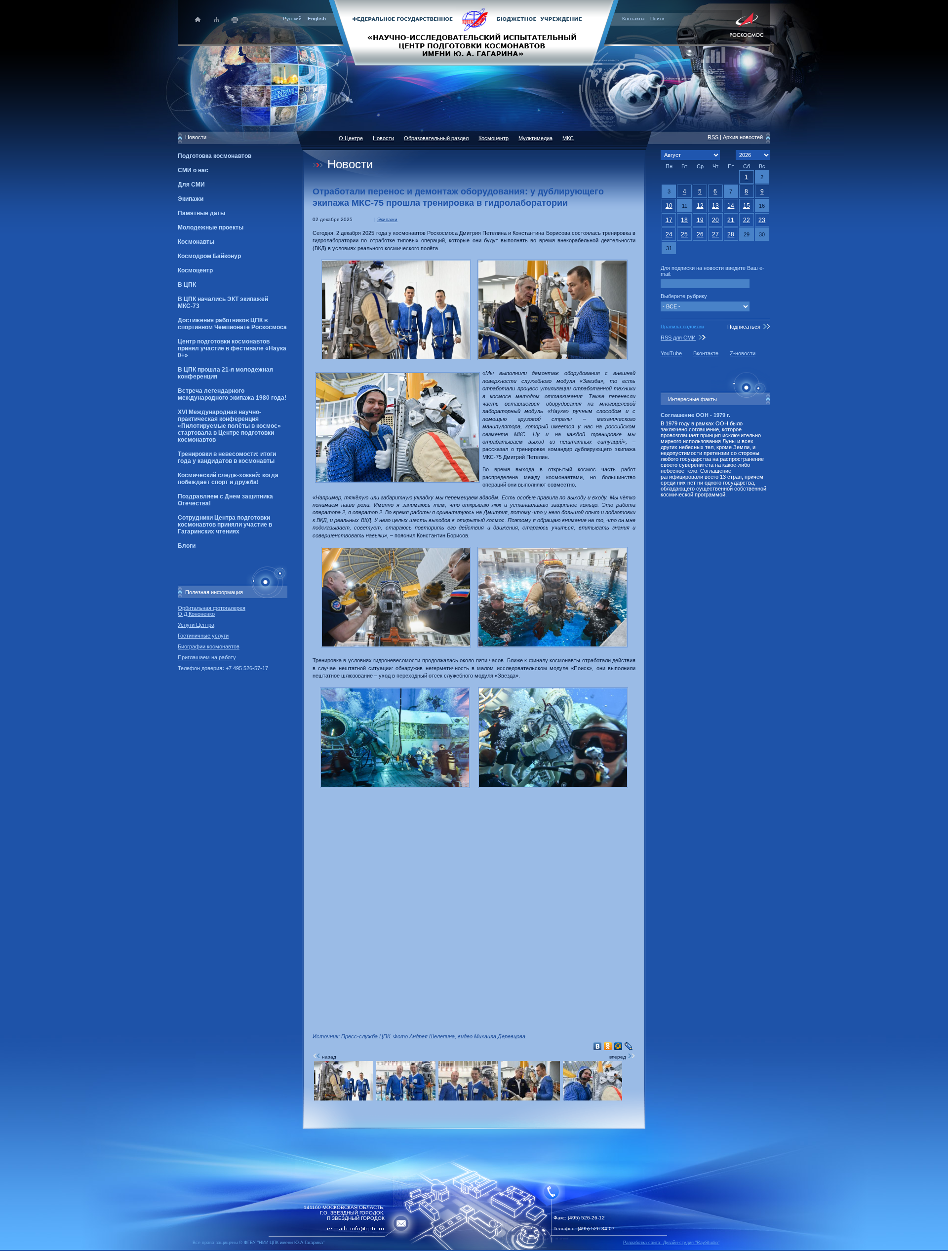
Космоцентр (195, 270)
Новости (383, 138)
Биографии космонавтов (208, 646)
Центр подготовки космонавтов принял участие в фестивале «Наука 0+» (232, 348)
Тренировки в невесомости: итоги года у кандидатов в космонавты (227, 457)
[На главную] (474, 32)
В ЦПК (187, 284)
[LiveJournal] (629, 1046)
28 (730, 234)
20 (715, 220)
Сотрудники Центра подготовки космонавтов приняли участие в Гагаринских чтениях (225, 524)
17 (669, 220)
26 (700, 234)
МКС (568, 138)
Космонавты (196, 241)
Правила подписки (682, 326)
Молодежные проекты (210, 227)
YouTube (671, 353)
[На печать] (235, 19)
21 (730, 220)
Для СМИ (191, 184)
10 (669, 205)
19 (700, 220)
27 (715, 234)
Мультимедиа (535, 138)
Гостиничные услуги (203, 636)
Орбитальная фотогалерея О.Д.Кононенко (211, 611)
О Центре (351, 138)
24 (669, 234)
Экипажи (190, 198)
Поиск (657, 18)
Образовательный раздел (436, 138)
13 (715, 205)
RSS (713, 137)
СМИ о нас (193, 170)
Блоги (187, 545)
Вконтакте (705, 353)
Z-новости (742, 353)
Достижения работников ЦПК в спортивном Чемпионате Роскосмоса (232, 324)
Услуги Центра (196, 625)
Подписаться (743, 327)
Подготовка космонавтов (214, 155)
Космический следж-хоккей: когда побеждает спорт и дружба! (228, 479)
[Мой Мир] (618, 1046)
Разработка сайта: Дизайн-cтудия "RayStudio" (671, 1242)
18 (684, 220)
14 (730, 205)
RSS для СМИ (678, 338)
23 (761, 220)
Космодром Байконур (209, 256)
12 (700, 205)
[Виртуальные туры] (474, 1248)
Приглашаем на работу (207, 657)
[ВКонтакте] (597, 1046)
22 (746, 220)
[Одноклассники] (608, 1046)
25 (684, 234)
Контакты (633, 18)
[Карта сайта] (216, 19)
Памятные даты (201, 213)
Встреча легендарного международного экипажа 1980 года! (232, 394)
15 (746, 205)
